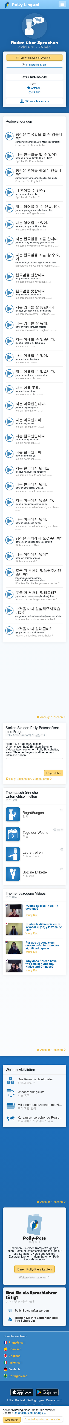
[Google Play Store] (47, 1392)
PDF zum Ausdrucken (36, 101)
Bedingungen (35, 1400)
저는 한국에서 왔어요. (33, 467)
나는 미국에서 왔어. (31, 519)
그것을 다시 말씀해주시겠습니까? (38, 610)
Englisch (14, 1356)
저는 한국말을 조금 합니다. (37, 238)
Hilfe (10, 1400)
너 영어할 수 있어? (30, 190)
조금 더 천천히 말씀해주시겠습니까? (38, 572)
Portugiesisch (17, 1376)
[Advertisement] (34, 679)
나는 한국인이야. (29, 451)
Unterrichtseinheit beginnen (35, 57)
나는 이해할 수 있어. (32, 355)
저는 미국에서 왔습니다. (35, 500)
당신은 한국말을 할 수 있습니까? (39, 136)
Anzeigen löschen (51, 717)
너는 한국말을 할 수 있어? (36, 154)
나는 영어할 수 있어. (32, 222)
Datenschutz (54, 1400)
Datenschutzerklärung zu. (30, 1413)
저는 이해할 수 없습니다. (35, 371)
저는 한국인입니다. (31, 435)
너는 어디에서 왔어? (32, 554)
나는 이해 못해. (28, 387)
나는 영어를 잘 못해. (32, 322)
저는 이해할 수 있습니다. (35, 339)
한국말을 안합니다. (31, 274)
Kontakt (20, 1400)
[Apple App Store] (21, 1392)
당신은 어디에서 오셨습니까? (39, 538)
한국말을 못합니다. (31, 290)
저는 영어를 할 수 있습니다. (38, 206)
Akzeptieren (11, 1419)
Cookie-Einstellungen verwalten (43, 1419)
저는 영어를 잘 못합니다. (35, 306)
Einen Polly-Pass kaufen (34, 1269)
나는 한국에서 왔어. (31, 484)
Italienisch (15, 1362)
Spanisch (14, 1349)
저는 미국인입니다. (31, 403)
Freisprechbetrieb (35, 64)
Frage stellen (53, 773)
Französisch (16, 1342)
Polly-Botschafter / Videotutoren (29, 779)
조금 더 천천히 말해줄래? (36, 592)
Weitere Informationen (33, 1277)
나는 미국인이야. (29, 419)
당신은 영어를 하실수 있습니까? (38, 172)
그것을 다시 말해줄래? (33, 628)
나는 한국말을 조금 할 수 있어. (38, 256)
